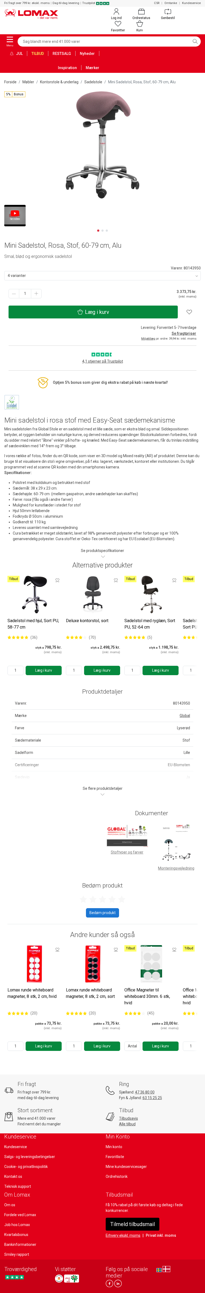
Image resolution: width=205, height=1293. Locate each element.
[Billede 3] (107, 231)
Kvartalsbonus (16, 1234)
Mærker (92, 68)
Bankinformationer (20, 1244)
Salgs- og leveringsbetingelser (29, 1157)
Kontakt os (13, 1176)
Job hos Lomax (17, 1225)
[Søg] (195, 41)
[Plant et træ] (71, 1279)
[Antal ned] (14, 293)
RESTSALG (62, 53)
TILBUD (37, 53)
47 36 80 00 (145, 1092)
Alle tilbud (127, 1124)
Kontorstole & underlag (59, 82)
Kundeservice (191, 3)
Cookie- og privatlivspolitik (26, 1166)
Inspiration (67, 68)
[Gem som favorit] (57, 580)
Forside (10, 82)
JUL (19, 53)
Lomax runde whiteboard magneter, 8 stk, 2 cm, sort (90, 993)
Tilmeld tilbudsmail (132, 1224)
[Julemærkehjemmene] (59, 1279)
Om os (9, 1205)
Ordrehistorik (117, 1176)
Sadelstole (93, 82)
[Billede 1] (98, 231)
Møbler (28, 82)
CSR (156, 3)
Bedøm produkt (102, 913)
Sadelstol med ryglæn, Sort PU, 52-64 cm (149, 624)
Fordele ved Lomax (20, 1215)
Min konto (114, 1147)
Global (185, 715)
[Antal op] (36, 293)
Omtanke (170, 3)
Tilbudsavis (128, 1118)
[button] (14, 94)
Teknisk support (17, 1186)
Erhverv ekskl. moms (123, 1235)
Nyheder (87, 53)
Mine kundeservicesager (126, 1166)
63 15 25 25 (152, 1098)
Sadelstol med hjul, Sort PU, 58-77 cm (33, 624)
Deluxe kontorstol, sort (87, 620)
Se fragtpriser (184, 333)
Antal (132, 1046)
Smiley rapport (16, 1254)
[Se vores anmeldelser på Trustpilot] (14, 1277)
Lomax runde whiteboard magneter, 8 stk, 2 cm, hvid (32, 993)
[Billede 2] (102, 231)
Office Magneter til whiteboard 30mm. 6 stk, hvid (147, 996)
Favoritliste (115, 1157)
